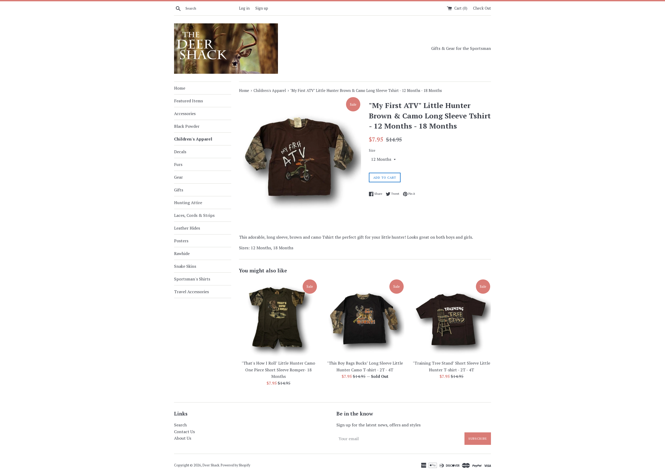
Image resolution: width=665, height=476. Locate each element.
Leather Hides (187, 228)
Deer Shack (210, 465)
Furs (178, 164)
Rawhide (182, 253)
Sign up (261, 8)
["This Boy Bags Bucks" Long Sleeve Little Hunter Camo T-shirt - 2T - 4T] (364, 318)
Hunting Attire (188, 202)
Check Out (482, 8)
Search (180, 425)
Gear (178, 177)
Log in (244, 8)
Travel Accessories (191, 291)
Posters (181, 241)
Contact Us (184, 431)
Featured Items (188, 101)
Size (372, 150)
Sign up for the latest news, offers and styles (378, 425)
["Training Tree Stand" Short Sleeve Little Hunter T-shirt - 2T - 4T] (451, 318)
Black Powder (187, 126)
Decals (180, 152)
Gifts (178, 190)
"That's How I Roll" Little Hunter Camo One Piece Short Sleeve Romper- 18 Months (278, 369)
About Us (182, 438)
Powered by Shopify (235, 465)
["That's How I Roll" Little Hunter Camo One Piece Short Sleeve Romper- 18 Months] (278, 318)
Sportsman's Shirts (192, 279)
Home (179, 88)
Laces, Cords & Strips (194, 215)
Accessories (185, 113)
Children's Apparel (193, 139)
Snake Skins (185, 266)
